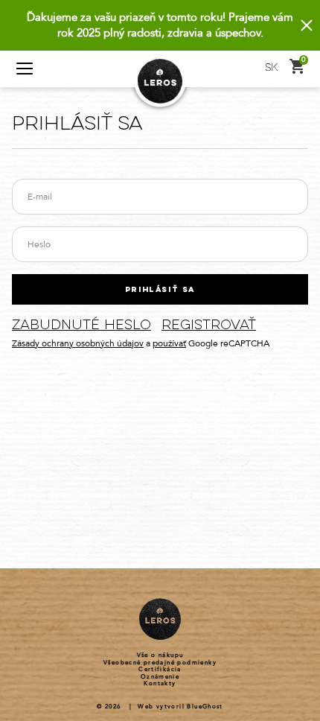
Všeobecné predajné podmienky (160, 663)
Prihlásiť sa (160, 290)
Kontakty (160, 684)
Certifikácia (160, 670)
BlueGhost (205, 706)
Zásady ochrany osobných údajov (78, 343)
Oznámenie (160, 677)
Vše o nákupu (160, 655)
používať (169, 343)
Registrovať (208, 326)
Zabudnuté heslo (81, 326)
